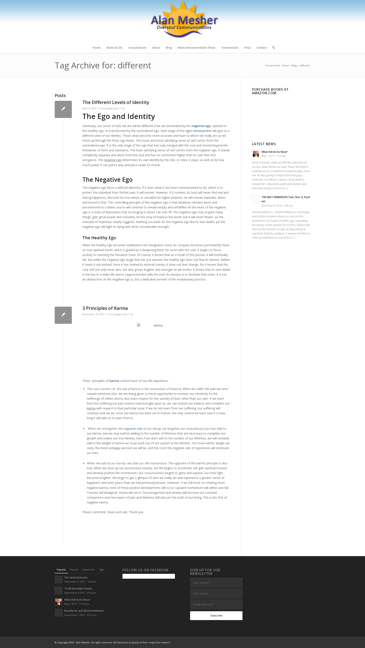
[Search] (272, 47)
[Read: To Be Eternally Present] (58, 590)
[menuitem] (97, 47)
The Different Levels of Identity (115, 102)
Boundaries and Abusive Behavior (84, 610)
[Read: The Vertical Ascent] (58, 579)
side (139, 429)
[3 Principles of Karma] (63, 315)
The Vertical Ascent (75, 577)
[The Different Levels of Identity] (63, 109)
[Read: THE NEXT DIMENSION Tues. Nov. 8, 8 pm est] (256, 199)
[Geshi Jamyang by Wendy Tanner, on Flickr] (156, 348)
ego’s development (198, 131)
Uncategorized (110, 108)
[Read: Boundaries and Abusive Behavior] (58, 613)
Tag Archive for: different (103, 65)
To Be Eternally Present (78, 588)
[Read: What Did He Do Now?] (256, 154)
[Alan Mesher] (182, 21)
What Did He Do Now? (274, 151)
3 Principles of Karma (105, 308)
